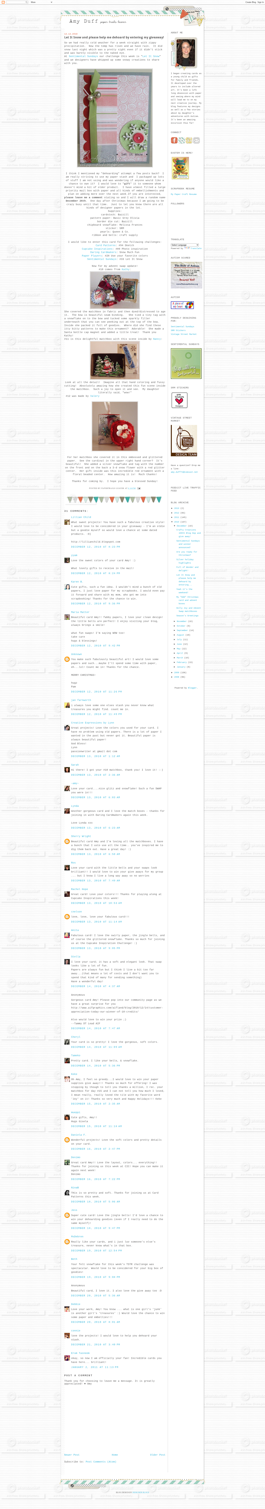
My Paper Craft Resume (184, 194)
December (182, 526)
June (180, 644)
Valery (95, 396)
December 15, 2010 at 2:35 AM (95, 1104)
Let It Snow (150, 56)
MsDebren (77, 1236)
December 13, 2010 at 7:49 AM (95, 880)
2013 (177, 508)
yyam (74, 555)
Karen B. (77, 582)
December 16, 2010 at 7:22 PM (95, 1179)
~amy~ (75, 783)
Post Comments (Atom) (101, 1462)
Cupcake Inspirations (97, 249)
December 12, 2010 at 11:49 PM (96, 714)
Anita (75, 930)
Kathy (125, 269)
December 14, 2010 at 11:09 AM (96, 1047)
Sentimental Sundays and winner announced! (188, 544)
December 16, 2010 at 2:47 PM (95, 1149)
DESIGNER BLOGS (140, 1492)
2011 (177, 517)
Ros (73, 862)
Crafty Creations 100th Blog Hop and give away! (188, 533)
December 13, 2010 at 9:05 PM (95, 948)
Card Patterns (106, 245)
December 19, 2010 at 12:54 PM (96, 1250)
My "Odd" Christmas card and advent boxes (187, 600)
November (182, 621)
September (183, 630)
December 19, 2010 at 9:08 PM (95, 1277)
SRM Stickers (178, 330)
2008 (177, 677)
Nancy (157, 339)
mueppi (75, 1112)
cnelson (76, 911)
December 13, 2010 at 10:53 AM (96, 903)
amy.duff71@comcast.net (184, 472)
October (182, 626)
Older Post (157, 1455)
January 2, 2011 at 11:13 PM (94, 1367)
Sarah (75, 765)
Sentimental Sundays (83, 56)
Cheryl (75, 1037)
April (180, 653)
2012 (177, 513)
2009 (177, 672)
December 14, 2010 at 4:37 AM (95, 986)
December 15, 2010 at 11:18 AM (96, 1126)
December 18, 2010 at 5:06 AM (95, 1201)
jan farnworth (81, 700)
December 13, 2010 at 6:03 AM (95, 797)
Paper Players (92, 256)
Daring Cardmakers (103, 252)
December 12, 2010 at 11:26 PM (96, 691)
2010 (177, 522)
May (179, 649)
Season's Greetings (187, 615)
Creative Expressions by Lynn (92, 723)
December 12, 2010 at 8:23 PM (95, 547)
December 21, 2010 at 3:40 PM (95, 1344)
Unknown (76, 654)
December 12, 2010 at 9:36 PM (95, 603)
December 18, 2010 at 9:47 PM (95, 1228)
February (182, 662)
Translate (196, 248)
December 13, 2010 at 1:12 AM (95, 756)
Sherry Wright (81, 836)
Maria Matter (80, 612)
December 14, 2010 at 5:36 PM (95, 1065)
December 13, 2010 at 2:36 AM (95, 775)
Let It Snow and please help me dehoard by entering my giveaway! (114, 37)
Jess (74, 1210)
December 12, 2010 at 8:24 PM (95, 573)
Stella (75, 956)
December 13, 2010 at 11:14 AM (96, 922)
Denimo (75, 1157)
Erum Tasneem (80, 1353)
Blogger (192, 688)
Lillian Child (81, 517)
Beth (74, 1259)
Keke (74, 1074)
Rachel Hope (79, 889)
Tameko (75, 1055)
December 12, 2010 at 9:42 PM (95, 645)
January (182, 667)
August (181, 635)
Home (115, 1455)
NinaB (75, 1187)
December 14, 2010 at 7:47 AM (95, 1028)
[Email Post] (138, 488)
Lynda (75, 806)
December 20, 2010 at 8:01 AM (95, 1322)
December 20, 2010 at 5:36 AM (95, 1295)
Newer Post (72, 1455)
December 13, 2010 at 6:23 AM (95, 828)
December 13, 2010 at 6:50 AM (95, 854)
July (180, 639)
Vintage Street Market (184, 334)
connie (75, 1330)
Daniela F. (78, 1135)
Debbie (75, 1304)
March (180, 658)
